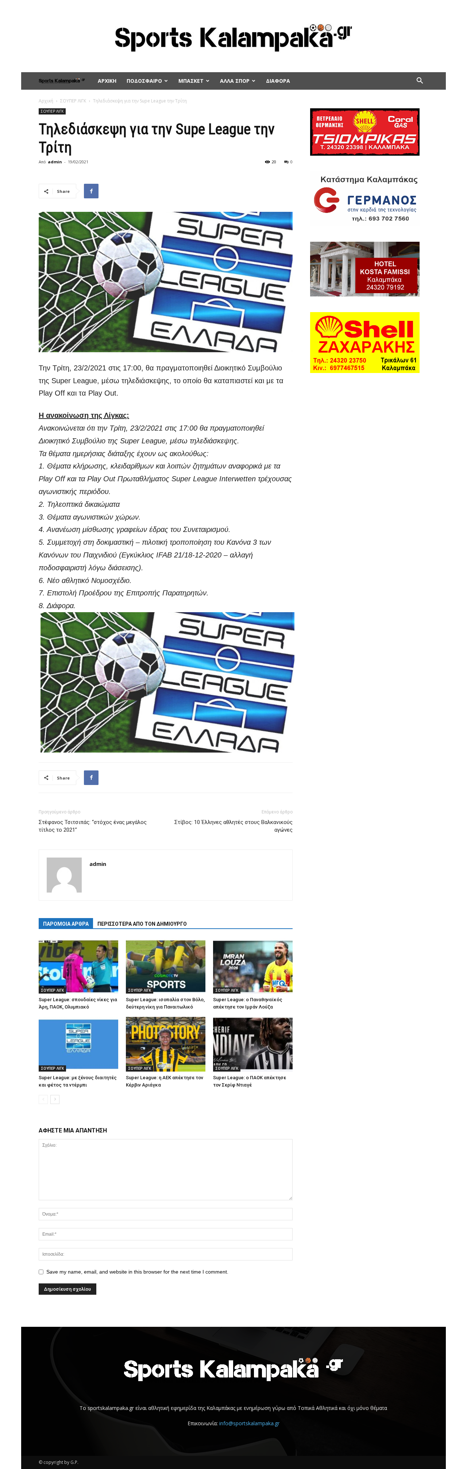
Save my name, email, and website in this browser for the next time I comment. (137, 1272)
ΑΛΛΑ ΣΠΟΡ (235, 80)
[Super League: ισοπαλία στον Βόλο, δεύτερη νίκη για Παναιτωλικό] (165, 966)
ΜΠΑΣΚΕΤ (191, 80)
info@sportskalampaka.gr (249, 1423)
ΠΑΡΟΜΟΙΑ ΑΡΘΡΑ (66, 924)
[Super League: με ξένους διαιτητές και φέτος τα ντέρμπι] (78, 1044)
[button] (419, 81)
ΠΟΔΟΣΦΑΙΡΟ (144, 80)
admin (55, 161)
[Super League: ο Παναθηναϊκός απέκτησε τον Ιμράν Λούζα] (253, 966)
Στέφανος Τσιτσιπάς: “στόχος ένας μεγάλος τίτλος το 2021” (93, 826)
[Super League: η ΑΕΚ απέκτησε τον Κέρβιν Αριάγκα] (165, 1044)
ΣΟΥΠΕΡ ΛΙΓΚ (73, 101)
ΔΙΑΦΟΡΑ (278, 80)
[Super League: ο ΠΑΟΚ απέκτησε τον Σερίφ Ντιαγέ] (253, 1044)
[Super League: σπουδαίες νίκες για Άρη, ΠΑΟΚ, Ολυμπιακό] (78, 966)
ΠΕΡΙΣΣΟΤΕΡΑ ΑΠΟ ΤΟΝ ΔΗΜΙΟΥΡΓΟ (142, 924)
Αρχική (46, 101)
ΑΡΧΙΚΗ (107, 80)
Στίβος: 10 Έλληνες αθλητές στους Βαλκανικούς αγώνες (233, 826)
